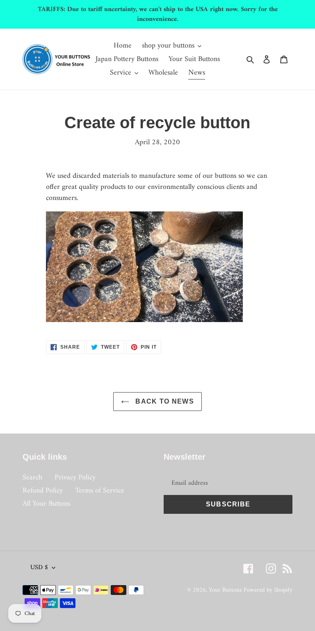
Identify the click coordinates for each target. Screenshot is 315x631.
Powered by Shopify (268, 590)
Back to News (163, 401)
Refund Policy (43, 490)
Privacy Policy (75, 477)
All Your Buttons (46, 503)
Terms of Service (99, 490)
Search (32, 477)
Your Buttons (225, 590)
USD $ (39, 567)
